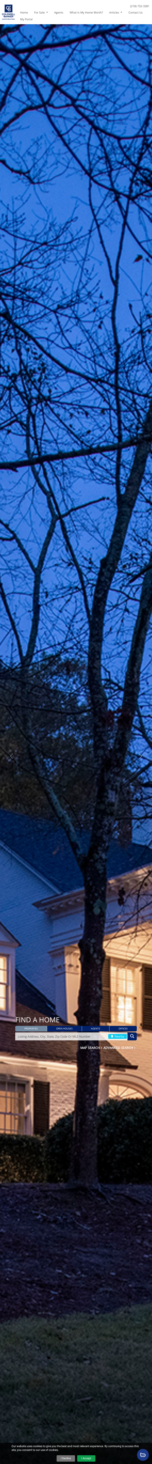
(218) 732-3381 (139, 6)
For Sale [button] (40, 12)
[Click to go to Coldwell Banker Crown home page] (8, 11)
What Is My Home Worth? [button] (86, 12)
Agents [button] (58, 12)
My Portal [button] (26, 19)
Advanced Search (119, 1047)
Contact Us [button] (135, 12)
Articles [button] (114, 12)
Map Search (90, 1047)
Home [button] (24, 12)
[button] (31, 1028)
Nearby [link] (119, 1036)
